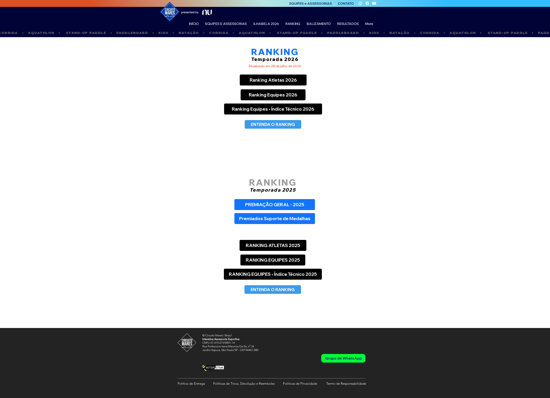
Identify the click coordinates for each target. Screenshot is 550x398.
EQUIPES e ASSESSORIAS (310, 4)
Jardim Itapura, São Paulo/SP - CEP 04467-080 (230, 350)
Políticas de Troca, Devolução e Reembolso (244, 383)
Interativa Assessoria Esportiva (221, 339)
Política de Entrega (191, 383)
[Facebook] (367, 3)
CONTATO (346, 4)
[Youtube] (374, 3)
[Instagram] (360, 3)
